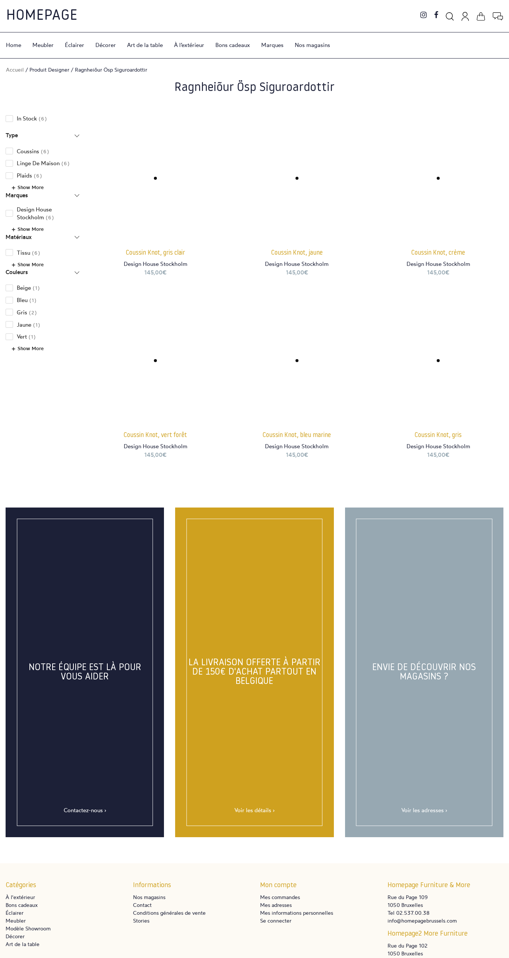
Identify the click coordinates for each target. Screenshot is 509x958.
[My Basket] (481, 15)
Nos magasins (312, 44)
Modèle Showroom (28, 928)
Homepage (42, 16)
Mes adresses (276, 905)
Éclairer (74, 44)
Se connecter (275, 920)
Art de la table (145, 44)
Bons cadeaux (232, 44)
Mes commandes (280, 897)
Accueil (15, 69)
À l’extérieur (189, 44)
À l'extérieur (20, 897)
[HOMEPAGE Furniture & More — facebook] (436, 15)
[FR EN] (498, 15)
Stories (141, 920)
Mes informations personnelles (296, 913)
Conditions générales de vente (169, 913)
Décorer (105, 44)
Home (13, 44)
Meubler (43, 44)
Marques (272, 44)
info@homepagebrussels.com (422, 920)
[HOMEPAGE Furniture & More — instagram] (423, 15)
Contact (142, 905)
